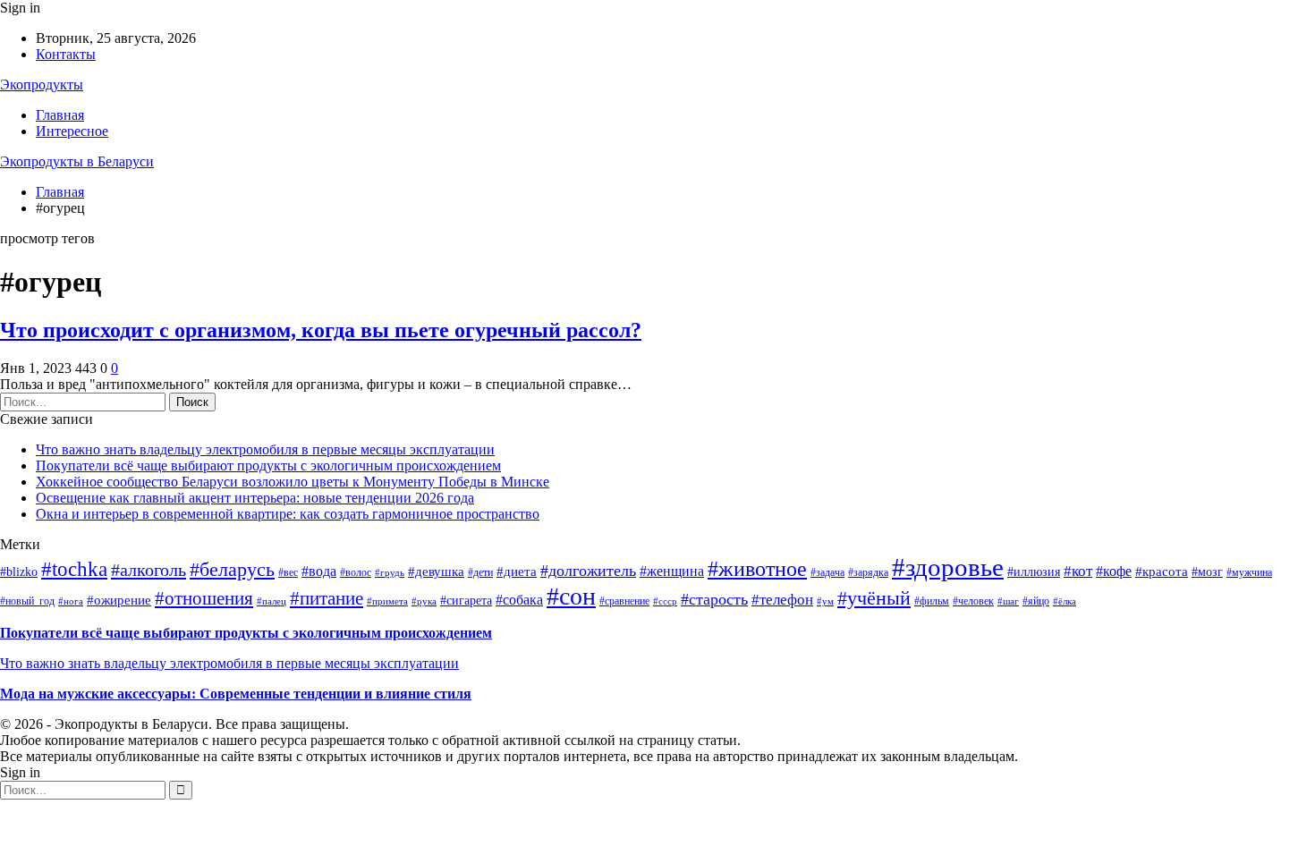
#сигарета (466, 600)
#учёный (874, 598)
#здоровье (948, 567)
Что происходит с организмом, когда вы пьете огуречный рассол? (320, 330)
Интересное (72, 131)
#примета (387, 601)
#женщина (672, 571)
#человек (973, 601)
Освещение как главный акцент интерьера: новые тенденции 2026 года (255, 497)
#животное (757, 568)
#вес (288, 572)
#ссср (665, 601)
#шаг (1008, 601)
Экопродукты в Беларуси (77, 161)
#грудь (389, 573)
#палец (271, 601)
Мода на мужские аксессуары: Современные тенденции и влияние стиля (235, 693)
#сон (571, 596)
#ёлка (1064, 601)
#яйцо (1035, 601)
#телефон (782, 599)
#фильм (931, 601)
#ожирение (119, 600)
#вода (318, 571)
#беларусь (232, 569)
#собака (519, 599)
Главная (60, 115)
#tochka (74, 568)
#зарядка (868, 572)
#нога (70, 601)
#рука (424, 601)
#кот (1078, 571)
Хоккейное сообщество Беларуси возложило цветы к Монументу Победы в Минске (292, 481)
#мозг (1207, 572)
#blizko (19, 572)
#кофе (1114, 571)
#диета (516, 571)
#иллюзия (1033, 572)
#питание (326, 598)
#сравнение (624, 601)
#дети (480, 572)
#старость (714, 599)
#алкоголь (148, 570)
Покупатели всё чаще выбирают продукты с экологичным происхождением (268, 465)
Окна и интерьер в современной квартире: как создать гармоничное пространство (287, 513)
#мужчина (1249, 572)
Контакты (66, 54)
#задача (827, 572)
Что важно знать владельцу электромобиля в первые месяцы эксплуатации (265, 449)
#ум (825, 601)
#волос (355, 572)
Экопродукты (41, 84)
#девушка (436, 571)
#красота (1161, 571)
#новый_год (27, 601)
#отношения (204, 598)
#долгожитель (588, 571)
